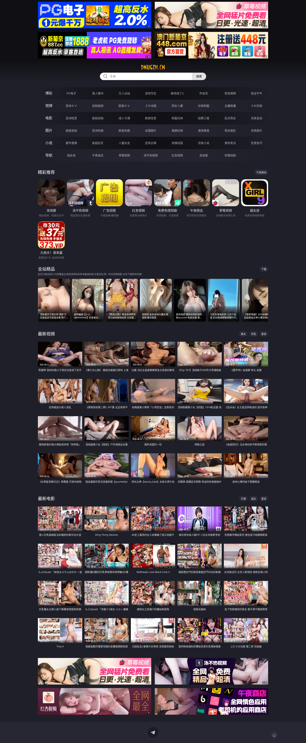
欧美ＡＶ (124, 106)
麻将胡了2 (177, 93)
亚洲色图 (97, 131)
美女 (243, 334)
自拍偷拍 (97, 106)
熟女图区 (230, 131)
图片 (48, 130)
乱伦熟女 (230, 118)
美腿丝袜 (177, 131)
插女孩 (71, 155)
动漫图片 (150, 131)
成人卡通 (124, 118)
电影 (48, 118)
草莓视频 (124, 155)
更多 (263, 334)
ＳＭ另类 (256, 106)
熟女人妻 (177, 106)
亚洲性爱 (71, 118)
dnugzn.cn (153, 67)
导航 (48, 155)
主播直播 (230, 106)
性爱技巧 (256, 143)
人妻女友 (124, 143)
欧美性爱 (150, 118)
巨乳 (253, 334)
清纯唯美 (203, 131)
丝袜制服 (203, 106)
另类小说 (203, 143)
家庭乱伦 (97, 143)
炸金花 (203, 93)
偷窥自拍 (71, 131)
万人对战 (124, 93)
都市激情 (71, 143)
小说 (48, 142)
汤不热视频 (151, 155)
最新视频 (46, 334)
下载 (263, 269)
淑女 (253, 498)
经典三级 (203, 118)
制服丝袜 (177, 118)
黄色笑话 (230, 143)
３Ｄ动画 (150, 106)
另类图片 (256, 131)
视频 (48, 105)
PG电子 (71, 93)
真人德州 (97, 93)
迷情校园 (177, 143)
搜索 (199, 76)
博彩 (48, 93)
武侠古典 (150, 143)
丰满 (243, 498)
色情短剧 (230, 155)
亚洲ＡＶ (71, 106)
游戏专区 (150, 93)
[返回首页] (274, 735)
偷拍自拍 (97, 118)
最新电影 (46, 498)
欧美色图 (124, 131)
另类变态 (256, 118)
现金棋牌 (230, 93)
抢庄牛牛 (256, 93)
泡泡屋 (203, 155)
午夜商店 (97, 155)
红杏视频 (177, 155)
